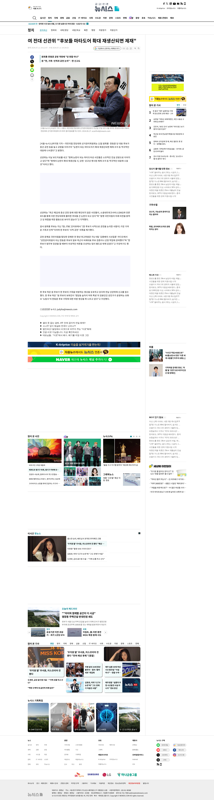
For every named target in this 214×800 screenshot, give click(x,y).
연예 (125, 17)
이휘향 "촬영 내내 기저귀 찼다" (79, 548)
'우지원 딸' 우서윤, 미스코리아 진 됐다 (45, 672)
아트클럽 (67, 750)
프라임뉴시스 (171, 8)
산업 (74, 17)
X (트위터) (164, 755)
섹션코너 (67, 759)
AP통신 (134, 745)
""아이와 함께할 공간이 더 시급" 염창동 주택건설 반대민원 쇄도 (79, 614)
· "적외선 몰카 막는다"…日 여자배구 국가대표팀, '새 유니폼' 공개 (167, 479)
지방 (105, 17)
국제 (56, 17)
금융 (68, 17)
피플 (151, 347)
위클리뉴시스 (181, 8)
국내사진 (101, 745)
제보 (172, 17)
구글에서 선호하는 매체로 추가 (108, 48)
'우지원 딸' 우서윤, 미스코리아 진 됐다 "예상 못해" (86, 543)
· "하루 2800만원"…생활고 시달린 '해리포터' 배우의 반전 (167, 483)
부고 (73, 764)
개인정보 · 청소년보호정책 (117, 783)
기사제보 (93, 783)
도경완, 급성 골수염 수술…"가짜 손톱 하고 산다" (86, 559)
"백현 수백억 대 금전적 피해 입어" (41, 688)
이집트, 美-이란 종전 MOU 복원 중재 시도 (92, 633)
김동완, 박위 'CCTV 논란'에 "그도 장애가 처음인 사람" (92, 685)
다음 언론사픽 (181, 745)
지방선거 (113, 30)
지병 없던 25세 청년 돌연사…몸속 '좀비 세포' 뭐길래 (92, 670)
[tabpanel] (121, 454)
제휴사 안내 (54, 783)
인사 (65, 764)
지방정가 (102, 30)
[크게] (138, 48)
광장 (137, 17)
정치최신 (43, 30)
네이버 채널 (164, 745)
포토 (143, 17)
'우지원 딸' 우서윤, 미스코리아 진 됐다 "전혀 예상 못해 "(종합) (83, 653)
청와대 (53, 30)
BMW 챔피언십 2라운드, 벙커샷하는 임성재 (44, 479)
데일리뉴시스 (79, 759)
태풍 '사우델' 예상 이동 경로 (111, 479)
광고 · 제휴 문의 (41, 783)
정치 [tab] (178, 105)
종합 (52, 643)
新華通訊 (135, 750)
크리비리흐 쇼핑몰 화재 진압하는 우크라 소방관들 (45, 483)
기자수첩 (153, 204)
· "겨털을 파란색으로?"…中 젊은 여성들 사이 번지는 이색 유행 (167, 487)
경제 (62, 17)
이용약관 (102, 783)
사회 (91, 17)
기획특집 (78, 754)
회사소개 (31, 783)
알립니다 (146, 783)
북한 (86, 30)
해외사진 (112, 745)
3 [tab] (136, 436)
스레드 (165, 760)
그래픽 (100, 750)
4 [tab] (139, 436)
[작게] (135, 48)
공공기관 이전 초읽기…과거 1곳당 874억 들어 (55, 634)
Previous (29, 632)
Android (135, 759)
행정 (93, 30)
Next (105, 632)
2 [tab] (134, 436)
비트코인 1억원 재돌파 (37, 465)
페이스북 (181, 750)
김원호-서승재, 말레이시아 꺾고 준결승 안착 (45, 474)
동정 (80, 764)
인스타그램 (181, 755)
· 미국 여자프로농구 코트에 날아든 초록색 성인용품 (167, 492)
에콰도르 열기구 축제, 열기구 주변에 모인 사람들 (45, 469)
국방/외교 (76, 30)
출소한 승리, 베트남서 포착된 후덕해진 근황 (84, 538)
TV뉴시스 (152, 17)
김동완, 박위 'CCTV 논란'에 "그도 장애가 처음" (85, 553)
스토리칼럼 (78, 745)
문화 (111, 17)
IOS (133, 764)
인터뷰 (66, 754)
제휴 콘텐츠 (163, 17)
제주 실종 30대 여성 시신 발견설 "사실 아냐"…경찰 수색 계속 (113, 670)
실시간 (43, 17)
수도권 (98, 17)
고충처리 (85, 783)
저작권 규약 (75, 783)
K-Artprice (161, 8)
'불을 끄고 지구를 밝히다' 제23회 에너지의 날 (120, 465)
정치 (50, 17)
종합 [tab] (184, 105)
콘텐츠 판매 (64, 783)
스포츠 (118, 17)
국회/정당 (64, 30)
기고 (76, 750)
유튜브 (165, 750)
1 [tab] (131, 436)
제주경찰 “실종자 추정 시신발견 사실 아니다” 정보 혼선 (113, 685)
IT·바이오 (82, 17)
